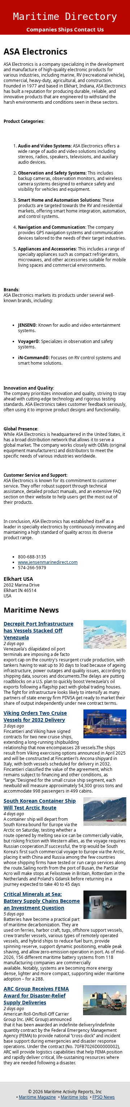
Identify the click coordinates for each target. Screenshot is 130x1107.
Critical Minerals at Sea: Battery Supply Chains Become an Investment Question (42, 901)
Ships (65, 29)
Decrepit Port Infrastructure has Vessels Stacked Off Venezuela (38, 630)
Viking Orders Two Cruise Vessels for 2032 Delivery (35, 716)
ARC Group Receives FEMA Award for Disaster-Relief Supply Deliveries (36, 995)
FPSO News (103, 1097)
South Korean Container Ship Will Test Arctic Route (40, 804)
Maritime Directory (65, 16)
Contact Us (89, 29)
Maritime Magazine (37, 1097)
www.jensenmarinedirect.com (48, 562)
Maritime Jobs (74, 1097)
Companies (41, 29)
